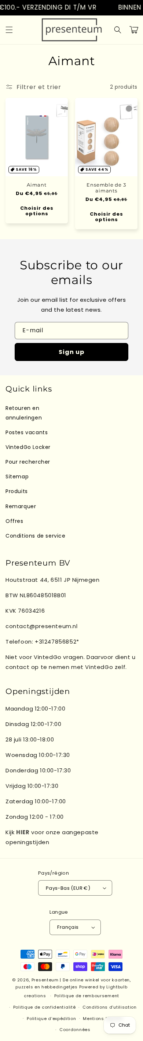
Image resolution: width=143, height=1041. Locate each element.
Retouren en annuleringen (24, 412)
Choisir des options (37, 211)
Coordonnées (75, 1030)
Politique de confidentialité (44, 1007)
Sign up (71, 352)
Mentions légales (103, 1018)
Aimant (37, 185)
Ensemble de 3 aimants (106, 188)
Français (67, 927)
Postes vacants (27, 432)
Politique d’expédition (51, 1018)
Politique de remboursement (86, 996)
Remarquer (21, 506)
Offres (14, 521)
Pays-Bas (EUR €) (68, 888)
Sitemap (17, 476)
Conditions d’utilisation (109, 1007)
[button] (9, 30)
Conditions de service (36, 535)
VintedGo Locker (28, 447)
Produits (17, 491)
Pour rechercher (28, 461)
